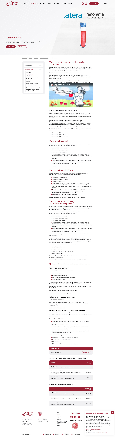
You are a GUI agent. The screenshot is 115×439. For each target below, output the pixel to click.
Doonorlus (57, 3)
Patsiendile (43, 3)
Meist (50, 3)
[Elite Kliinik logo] (12, 3)
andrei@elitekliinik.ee (102, 432)
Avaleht (26, 3)
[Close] (112, 412)
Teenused (33, 3)
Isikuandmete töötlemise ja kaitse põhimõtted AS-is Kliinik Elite (62, 422)
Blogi (64, 3)
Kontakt (58, 425)
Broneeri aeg (94, 3)
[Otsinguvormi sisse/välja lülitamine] (101, 3)
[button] (106, 3)
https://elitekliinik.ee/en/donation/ (93, 429)
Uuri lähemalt (21, 46)
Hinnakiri (70, 3)
